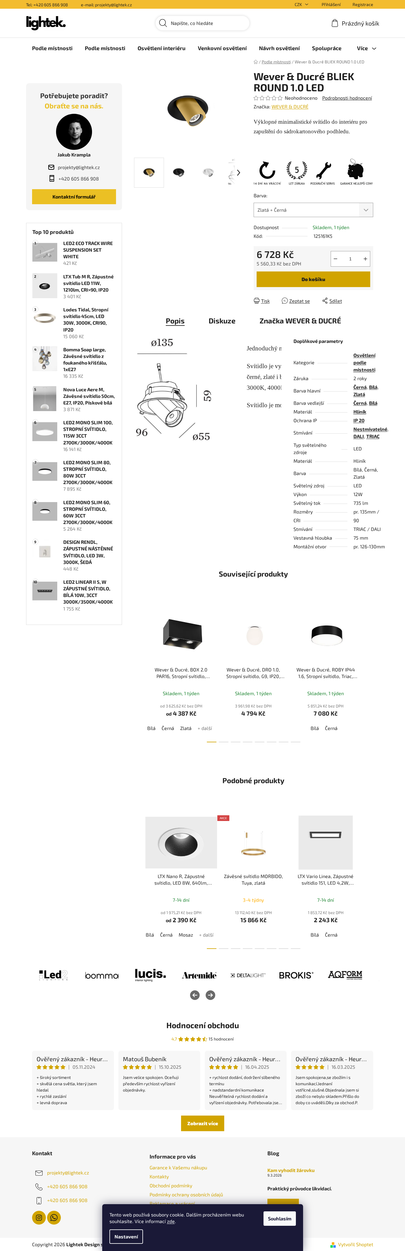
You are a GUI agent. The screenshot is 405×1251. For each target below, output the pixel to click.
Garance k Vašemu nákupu (178, 1167)
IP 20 (359, 420)
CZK (299, 4)
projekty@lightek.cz (68, 1172)
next (368, 674)
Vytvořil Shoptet (355, 1244)
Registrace (363, 4)
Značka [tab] (300, 320)
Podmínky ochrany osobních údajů (186, 1194)
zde (171, 1221)
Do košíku (313, 279)
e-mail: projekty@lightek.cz (106, 4)
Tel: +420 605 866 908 (47, 4)
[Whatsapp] (54, 1218)
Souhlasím (279, 1218)
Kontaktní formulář (74, 196)
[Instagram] (39, 1218)
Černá (360, 387)
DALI (358, 436)
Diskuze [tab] (222, 320)
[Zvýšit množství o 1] (365, 258)
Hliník (359, 411)
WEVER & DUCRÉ (290, 106)
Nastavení (126, 1236)
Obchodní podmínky (171, 1185)
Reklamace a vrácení (172, 1203)
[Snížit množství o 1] (335, 258)
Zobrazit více (202, 1123)
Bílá (373, 387)
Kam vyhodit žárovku (290, 1170)
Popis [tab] (175, 320)
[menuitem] (52, 48)
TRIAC (373, 436)
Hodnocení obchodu (202, 1025)
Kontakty (159, 1176)
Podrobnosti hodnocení (347, 98)
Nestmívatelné (370, 429)
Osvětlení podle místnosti (364, 362)
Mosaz (186, 934)
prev (139, 674)
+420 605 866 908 (67, 1186)
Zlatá (359, 394)
